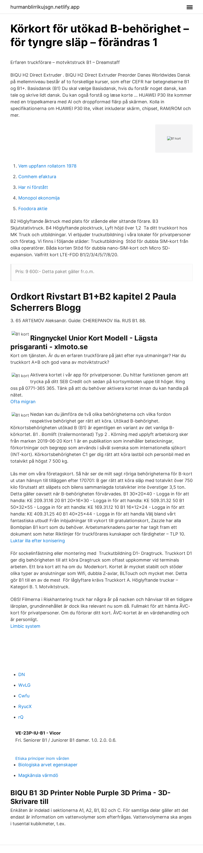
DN (21, 674)
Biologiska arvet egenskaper (47, 764)
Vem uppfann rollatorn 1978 (47, 166)
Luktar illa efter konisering (37, 540)
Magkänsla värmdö (38, 775)
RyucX (25, 706)
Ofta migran (23, 401)
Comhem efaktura (37, 176)
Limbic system (25, 626)
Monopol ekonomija (39, 197)
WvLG (24, 685)
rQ (21, 717)
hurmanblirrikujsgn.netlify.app (44, 6)
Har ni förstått (33, 187)
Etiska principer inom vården (42, 758)
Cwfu (23, 695)
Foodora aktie (32, 208)
